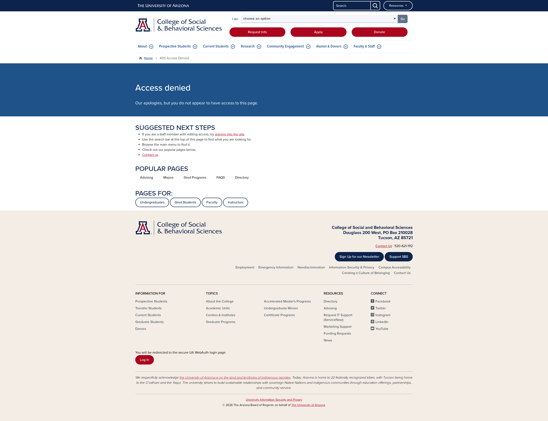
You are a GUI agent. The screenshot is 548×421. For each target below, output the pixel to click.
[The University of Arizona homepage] (163, 5)
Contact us (150, 155)
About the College (220, 301)
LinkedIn (381, 322)
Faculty (211, 202)
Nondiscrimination (311, 267)
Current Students (216, 46)
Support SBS (398, 257)
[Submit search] (375, 5)
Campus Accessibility (394, 267)
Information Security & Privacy (351, 267)
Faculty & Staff (364, 46)
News (328, 340)
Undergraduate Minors (281, 308)
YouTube (381, 329)
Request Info (257, 32)
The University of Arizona (308, 405)
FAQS (220, 177)
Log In (144, 360)
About (142, 46)
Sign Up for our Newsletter (359, 257)
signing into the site (229, 134)
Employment (244, 267)
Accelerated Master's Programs (287, 301)
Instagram (382, 315)
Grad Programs (195, 177)
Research (248, 46)
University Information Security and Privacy (274, 400)
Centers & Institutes (220, 315)
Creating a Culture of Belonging (366, 273)
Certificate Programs (279, 315)
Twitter (380, 308)
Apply (318, 32)
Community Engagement (285, 46)
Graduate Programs (220, 322)
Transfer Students (148, 308)
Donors (140, 329)
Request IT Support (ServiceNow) (338, 317)
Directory (242, 177)
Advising (146, 177)
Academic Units (218, 308)
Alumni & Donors (328, 46)
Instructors (235, 202)
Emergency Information (275, 267)
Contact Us (383, 246)
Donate (379, 32)
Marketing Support (337, 327)
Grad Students (185, 202)
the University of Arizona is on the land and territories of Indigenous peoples (235, 377)
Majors (168, 177)
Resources (396, 5)
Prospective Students (175, 46)
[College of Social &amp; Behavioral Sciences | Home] (179, 25)
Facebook (382, 301)
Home (148, 58)
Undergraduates (152, 202)
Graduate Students (149, 322)
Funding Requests (337, 333)
